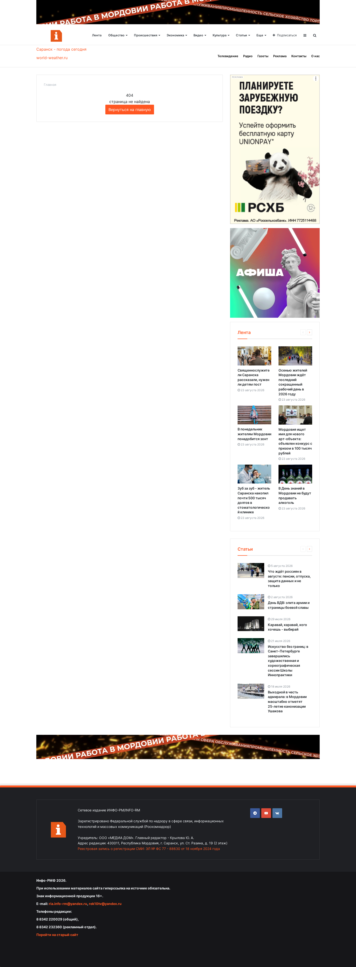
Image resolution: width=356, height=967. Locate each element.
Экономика (175, 35)
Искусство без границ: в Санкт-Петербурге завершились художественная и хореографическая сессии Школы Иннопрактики (288, 660)
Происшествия (145, 35)
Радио (248, 56)
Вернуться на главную (129, 109)
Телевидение (227, 56)
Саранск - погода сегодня (61, 49)
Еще (259, 35)
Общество (116, 35)
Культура (219, 35)
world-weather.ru (52, 57)
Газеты (262, 56)
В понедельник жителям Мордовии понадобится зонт (254, 434)
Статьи (241, 35)
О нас (315, 56)
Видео (198, 35)
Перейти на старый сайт (57, 935)
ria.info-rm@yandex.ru (68, 904)
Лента (96, 35)
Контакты (298, 56)
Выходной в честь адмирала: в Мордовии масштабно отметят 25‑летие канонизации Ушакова (287, 701)
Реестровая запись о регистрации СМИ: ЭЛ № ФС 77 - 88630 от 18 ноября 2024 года (149, 849)
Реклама (279, 56)
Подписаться (287, 35)
